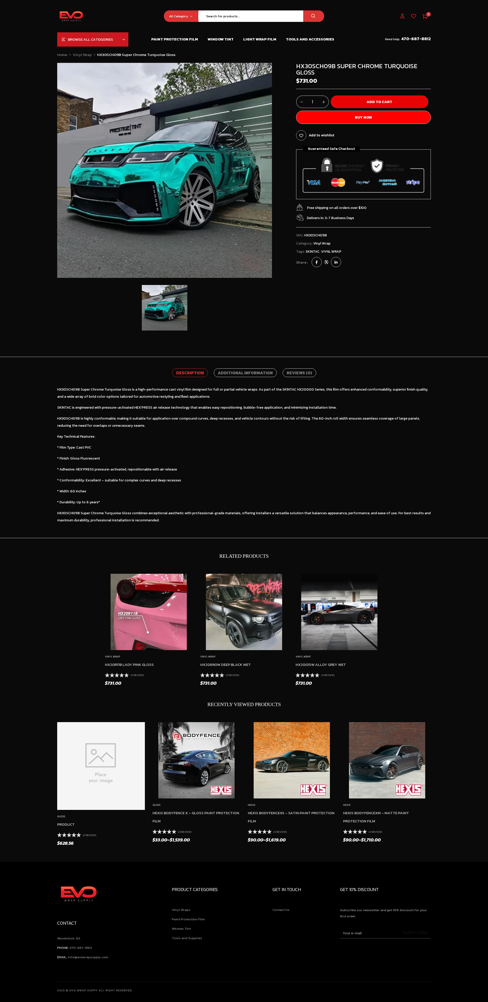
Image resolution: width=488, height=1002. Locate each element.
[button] (425, 16)
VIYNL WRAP (331, 251)
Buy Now (363, 117)
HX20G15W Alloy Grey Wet (321, 664)
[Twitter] (326, 262)
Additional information (245, 373)
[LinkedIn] (336, 262)
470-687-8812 (416, 39)
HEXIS (251, 805)
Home (62, 55)
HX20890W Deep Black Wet (225, 664)
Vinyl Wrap (82, 55)
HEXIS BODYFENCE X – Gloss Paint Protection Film (195, 817)
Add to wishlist (321, 135)
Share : (302, 262)
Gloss (61, 816)
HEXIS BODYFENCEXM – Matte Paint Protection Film (376, 817)
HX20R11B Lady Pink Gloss (129, 664)
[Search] (313, 16)
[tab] (190, 372)
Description (190, 373)
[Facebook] (317, 262)
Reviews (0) (299, 373)
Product (66, 824)
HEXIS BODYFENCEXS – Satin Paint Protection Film (291, 817)
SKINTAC (312, 251)
